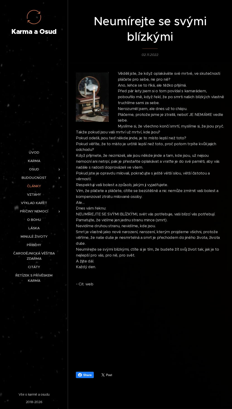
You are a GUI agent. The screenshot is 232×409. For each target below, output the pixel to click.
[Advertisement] (150, 326)
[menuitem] (34, 152)
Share (87, 375)
